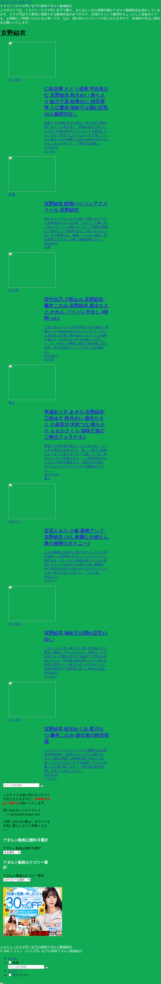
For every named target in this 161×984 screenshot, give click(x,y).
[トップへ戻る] (1, 983)
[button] (41, 786)
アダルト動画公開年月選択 (22, 848)
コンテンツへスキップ (15, 2)
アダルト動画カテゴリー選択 (23, 875)
